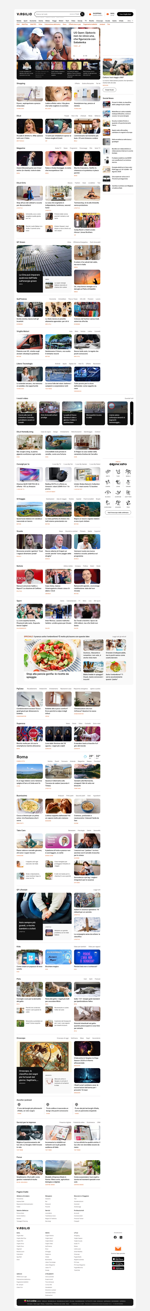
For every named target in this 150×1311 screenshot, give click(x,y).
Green (21, 284)
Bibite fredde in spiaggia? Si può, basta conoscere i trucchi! (93, 676)
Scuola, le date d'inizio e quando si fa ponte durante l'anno (121, 123)
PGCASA (72, 1301)
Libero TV (48, 1267)
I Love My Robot (94, 464)
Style (84, 183)
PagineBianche (78, 1267)
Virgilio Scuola (78, 1241)
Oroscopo (99, 21)
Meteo (47, 21)
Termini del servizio (50, 17)
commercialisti (78, 1216)
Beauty (70, 183)
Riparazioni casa (65, 688)
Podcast (97, 979)
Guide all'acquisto (88, 83)
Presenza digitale (65, 1122)
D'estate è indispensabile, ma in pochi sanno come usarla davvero (116, 655)
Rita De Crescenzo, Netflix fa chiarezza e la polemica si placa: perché (86, 170)
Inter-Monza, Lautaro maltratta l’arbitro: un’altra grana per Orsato (58, 623)
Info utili (48, 324)
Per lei (98, 83)
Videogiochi (77, 391)
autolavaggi (77, 1206)
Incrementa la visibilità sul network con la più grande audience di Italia (55, 1144)
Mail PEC (33, 24)
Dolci (89, 795)
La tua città (48, 1284)
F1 (79, 601)
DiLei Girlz (21, 183)
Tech (67, 21)
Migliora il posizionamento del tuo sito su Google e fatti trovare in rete (29, 1144)
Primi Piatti (20, 823)
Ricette (91, 21)
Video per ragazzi (94, 946)
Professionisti (79, 1210)
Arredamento (64, 432)
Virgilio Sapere (78, 1238)
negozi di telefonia (51, 1218)
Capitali (78, 499)
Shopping (76, 1235)
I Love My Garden (81, 464)
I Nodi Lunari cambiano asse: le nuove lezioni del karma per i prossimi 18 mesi (86, 1087)
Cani (85, 979)
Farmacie (64, 761)
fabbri (18, 1206)
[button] (96, 56)
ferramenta (20, 1198)
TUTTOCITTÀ (89, 1301)
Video (73, 21)
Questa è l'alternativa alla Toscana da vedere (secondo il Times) (57, 783)
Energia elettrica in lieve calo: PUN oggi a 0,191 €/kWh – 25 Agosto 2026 (122, 169)
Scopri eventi (49, 1279)
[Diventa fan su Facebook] (115, 1237)
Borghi (98, 499)
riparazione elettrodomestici (25, 1204)
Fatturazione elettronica (52, 24)
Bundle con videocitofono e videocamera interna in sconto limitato (122, 151)
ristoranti (48, 1204)
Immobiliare (62, 299)
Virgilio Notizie (49, 1235)
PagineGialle (77, 1257)
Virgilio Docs (20, 1246)
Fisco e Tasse (72, 299)
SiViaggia (21, 499)
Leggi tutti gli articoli (119, 636)
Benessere (71, 830)
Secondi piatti (80, 795)
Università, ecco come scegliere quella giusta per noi (33, 216)
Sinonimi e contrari (71, 531)
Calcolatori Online (50, 1292)
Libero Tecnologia (24, 364)
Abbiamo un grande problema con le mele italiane (61, 933)
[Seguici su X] (121, 1237)
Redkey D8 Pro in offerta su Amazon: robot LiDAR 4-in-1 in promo (57, 486)
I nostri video (22, 398)
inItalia (121, 21)
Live (90, 601)
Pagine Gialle (22, 1192)
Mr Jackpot (20, 1284)
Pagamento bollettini (90, 24)
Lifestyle (83, 116)
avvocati (76, 1213)
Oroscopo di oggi (62, 1038)
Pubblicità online (78, 1122)
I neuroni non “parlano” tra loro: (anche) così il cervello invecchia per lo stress (86, 852)
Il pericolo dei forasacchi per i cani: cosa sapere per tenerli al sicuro (62, 1023)
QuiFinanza (22, 299)
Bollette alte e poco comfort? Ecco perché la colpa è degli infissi (56, 711)
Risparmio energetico (81, 688)
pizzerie (47, 1206)
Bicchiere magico (52, 966)
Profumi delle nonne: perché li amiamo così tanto (61, 216)
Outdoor (97, 432)
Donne (41, 21)
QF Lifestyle (22, 890)
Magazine (21, 148)
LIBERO (39, 1301)
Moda (90, 116)
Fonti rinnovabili (95, 242)
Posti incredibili (89, 499)
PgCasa (20, 689)
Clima (69, 242)
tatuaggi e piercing (22, 1221)
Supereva (21, 723)
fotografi (76, 1221)
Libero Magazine (50, 1265)
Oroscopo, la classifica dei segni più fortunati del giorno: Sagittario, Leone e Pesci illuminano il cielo (28, 1076)
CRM (98, 1122)
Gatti (90, 979)
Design (55, 432)
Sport (25, 21)
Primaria (82, 531)
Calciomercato (71, 601)
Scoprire (76, 858)
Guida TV (58, 148)
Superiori (97, 531)
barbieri (19, 1218)
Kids (19, 946)
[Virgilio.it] (24, 14)
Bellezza (48, 108)
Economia (33, 21)
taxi (75, 1198)
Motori (61, 21)
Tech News (48, 388)
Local (18, 786)
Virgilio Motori (23, 331)
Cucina (76, 823)
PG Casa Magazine (79, 1265)
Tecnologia (20, 108)
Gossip (80, 21)
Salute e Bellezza (22, 1210)
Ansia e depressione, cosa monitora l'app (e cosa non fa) (33, 876)
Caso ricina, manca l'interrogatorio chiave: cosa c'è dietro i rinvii (57, 588)
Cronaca (78, 566)
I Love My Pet (68, 464)
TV (86, 21)
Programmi (73, 148)
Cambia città (21, 761)
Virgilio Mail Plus (21, 1238)
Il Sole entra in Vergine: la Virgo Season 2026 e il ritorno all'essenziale (86, 1060)
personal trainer (78, 1218)
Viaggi (54, 21)
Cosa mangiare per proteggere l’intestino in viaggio (62, 864)
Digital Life (72, 364)
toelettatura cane (50, 1216)
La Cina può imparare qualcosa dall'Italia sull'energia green (29, 278)
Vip (74, 42)
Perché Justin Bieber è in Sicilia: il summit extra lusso (34, 228)
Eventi (57, 761)
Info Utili (82, 299)
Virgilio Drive (20, 1243)
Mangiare (48, 1196)
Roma (22, 756)
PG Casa (76, 1262)
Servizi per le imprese (26, 1122)
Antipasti (61, 795)
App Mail (19, 1257)
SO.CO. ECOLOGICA (22, 1182)
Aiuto (18, 1259)
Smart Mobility (78, 1251)
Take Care (21, 830)
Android (57, 364)
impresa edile (20, 1201)
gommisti (76, 1204)
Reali (75, 141)
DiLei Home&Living (25, 432)
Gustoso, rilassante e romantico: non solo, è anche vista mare (92, 655)
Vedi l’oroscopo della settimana (118, 512)
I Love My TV (56, 464)
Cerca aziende (49, 1276)
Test (98, 183)
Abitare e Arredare (23, 1196)
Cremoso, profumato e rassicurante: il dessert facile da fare (86, 818)
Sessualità (97, 830)
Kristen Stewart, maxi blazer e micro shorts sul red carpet (62, 228)
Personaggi (83, 148)
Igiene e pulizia (95, 688)
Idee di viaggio (62, 499)
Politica (85, 566)
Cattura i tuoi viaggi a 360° (113, 77)
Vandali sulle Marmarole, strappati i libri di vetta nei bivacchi (84, 783)
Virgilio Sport (49, 1238)
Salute (114, 21)
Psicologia (81, 830)
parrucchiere (20, 1213)
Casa (18, 456)
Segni (88, 1038)
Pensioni (90, 299)
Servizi (47, 1210)
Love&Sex (91, 183)
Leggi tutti (96, 890)
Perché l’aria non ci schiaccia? (85, 966)
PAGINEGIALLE (52, 1301)
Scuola (107, 21)
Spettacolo (20, 141)
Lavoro (98, 299)
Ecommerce (91, 1122)
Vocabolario (48, 1287)
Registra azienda (79, 1259)
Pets (19, 979)
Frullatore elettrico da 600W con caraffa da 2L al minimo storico (121, 160)
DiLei (19, 116)
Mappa (89, 761)
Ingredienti (96, 795)
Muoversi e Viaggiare (81, 1196)
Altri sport (97, 601)
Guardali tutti (129, 398)
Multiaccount (20, 1251)
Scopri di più (109, 90)
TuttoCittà (77, 1270)
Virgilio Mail (20, 1235)
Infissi (47, 716)
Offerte (77, 83)
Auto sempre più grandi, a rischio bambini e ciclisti (27, 925)
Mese (82, 1038)
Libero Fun (20, 1287)
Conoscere (20, 855)
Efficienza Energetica (80, 242)
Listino (90, 331)
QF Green (21, 242)
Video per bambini (80, 946)
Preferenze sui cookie (59, 1303)
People (66, 116)
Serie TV (97, 148)
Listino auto (77, 1249)
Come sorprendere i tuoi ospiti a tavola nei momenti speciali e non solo (87, 1179)
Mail (18, 24)
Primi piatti (69, 795)
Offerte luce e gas (75, 24)
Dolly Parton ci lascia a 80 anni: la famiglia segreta (84, 36)
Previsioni (97, 761)
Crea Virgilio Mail (125, 14)
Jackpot (102, 24)
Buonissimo (22, 796)
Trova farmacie (49, 1282)
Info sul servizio (40, 17)
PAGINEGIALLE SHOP (63, 1301)
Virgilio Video (49, 1243)
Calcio (62, 601)
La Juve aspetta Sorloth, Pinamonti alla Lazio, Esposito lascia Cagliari (28, 623)
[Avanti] (131, 413)
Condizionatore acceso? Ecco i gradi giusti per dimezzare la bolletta (29, 711)
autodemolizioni (78, 1201)
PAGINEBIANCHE (79, 1301)
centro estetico (21, 1216)
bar (46, 1201)
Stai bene (77, 882)
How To (80, 364)
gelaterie (48, 1198)
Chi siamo (30, 1303)
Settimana (74, 1038)
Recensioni (96, 364)
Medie (90, 531)
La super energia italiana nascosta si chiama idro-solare (60, 285)
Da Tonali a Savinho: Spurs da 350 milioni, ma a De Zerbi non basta (86, 623)
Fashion (77, 183)
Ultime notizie (68, 566)
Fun (108, 24)
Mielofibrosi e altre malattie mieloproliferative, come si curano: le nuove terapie (121, 114)
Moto (76, 331)
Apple (65, 364)
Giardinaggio (88, 432)
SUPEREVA (123, 1301)
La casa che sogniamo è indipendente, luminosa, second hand (57, 205)
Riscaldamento (32, 688)
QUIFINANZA (107, 1301)
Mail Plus (25, 24)
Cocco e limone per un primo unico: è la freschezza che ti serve (28, 818)
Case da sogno (46, 432)
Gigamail (19, 1249)
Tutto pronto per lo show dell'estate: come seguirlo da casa (85, 385)
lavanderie (48, 1213)
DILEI (94, 1301)
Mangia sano (49, 855)
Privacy (42, 1303)
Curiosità (97, 331)
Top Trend (20, 1150)
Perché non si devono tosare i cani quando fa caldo (33, 1010)
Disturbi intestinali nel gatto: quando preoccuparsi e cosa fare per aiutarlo (87, 1025)
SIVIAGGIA (100, 1301)
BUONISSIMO (115, 1301)
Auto (70, 331)
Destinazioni (50, 499)
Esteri (92, 566)
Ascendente (96, 1038)
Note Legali (37, 1303)
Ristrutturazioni (76, 432)
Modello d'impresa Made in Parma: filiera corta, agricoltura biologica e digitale (57, 1179)
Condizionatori (21, 716)
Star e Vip (74, 116)
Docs (64, 24)
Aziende (72, 761)
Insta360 (105, 85)
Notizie (19, 21)
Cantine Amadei (50, 1184)
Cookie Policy (49, 1303)
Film (91, 148)
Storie (98, 566)
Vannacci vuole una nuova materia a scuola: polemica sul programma (86, 553)
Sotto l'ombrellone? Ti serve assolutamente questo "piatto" (114, 676)
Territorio (77, 788)
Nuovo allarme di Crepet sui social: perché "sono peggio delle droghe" (58, 553)
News (65, 148)
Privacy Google (60, 17)
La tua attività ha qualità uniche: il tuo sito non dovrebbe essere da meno (87, 1144)
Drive (40, 24)
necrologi (48, 1221)
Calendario (20, 1254)
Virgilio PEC (20, 1241)
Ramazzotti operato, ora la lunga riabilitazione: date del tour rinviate (86, 588)
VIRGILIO (44, 1301)
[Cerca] (82, 14)
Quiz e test (96, 723)
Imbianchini (43, 688)
